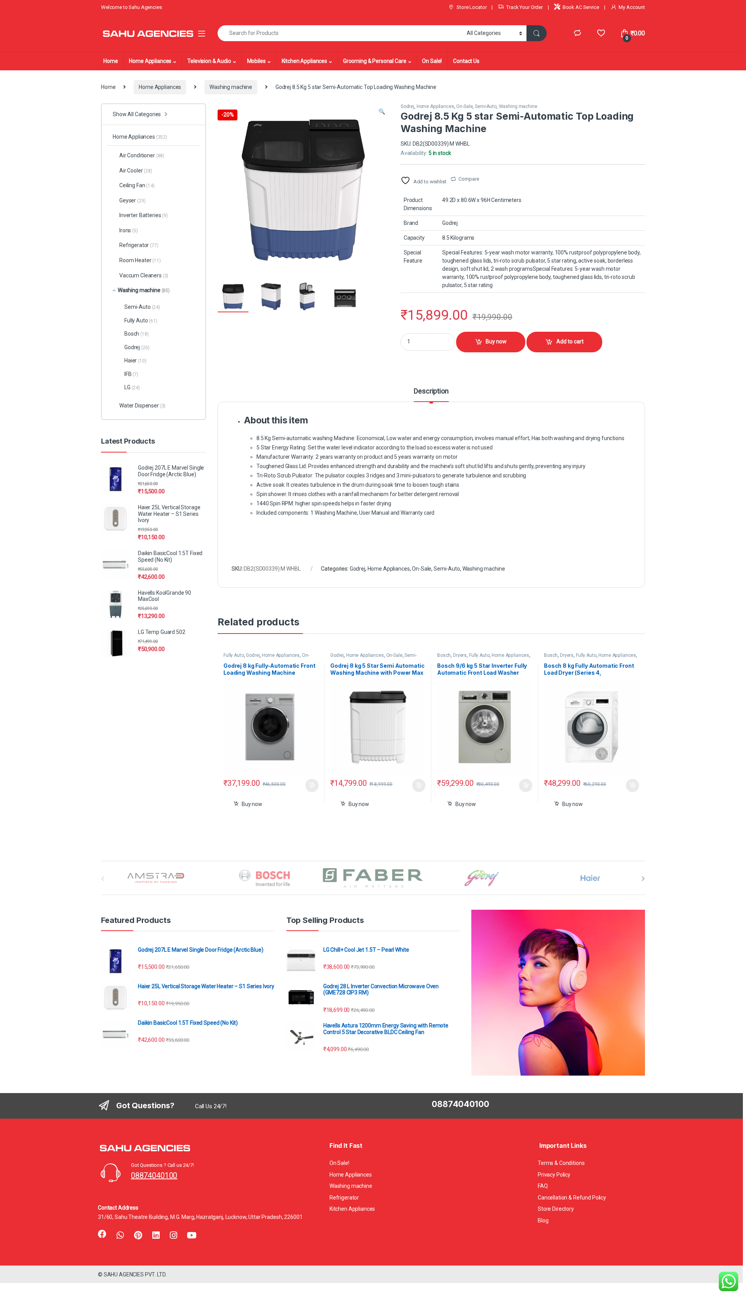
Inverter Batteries (143, 215)
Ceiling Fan (137, 185)
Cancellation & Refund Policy (572, 1197)
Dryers (460, 655)
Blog (543, 1220)
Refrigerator (139, 245)
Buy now (496, 341)
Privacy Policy (554, 1175)
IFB (131, 374)
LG (132, 387)
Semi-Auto (486, 106)
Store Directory (556, 1209)
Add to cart (570, 341)
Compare (468, 179)
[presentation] (643, 878)
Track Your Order (524, 7)
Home (110, 61)
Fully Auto (233, 655)
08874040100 (154, 1175)
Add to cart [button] (312, 785)
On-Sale (464, 106)
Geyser (132, 200)
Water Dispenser (142, 405)
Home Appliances (150, 61)
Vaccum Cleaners (143, 275)
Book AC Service (581, 7)
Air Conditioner (141, 155)
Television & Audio (209, 61)
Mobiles (256, 61)
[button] (381, 112)
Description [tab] (431, 391)
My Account (632, 7)
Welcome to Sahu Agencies (131, 7)
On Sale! (432, 61)
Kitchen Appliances (304, 61)
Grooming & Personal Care (374, 61)
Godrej (407, 106)
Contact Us (466, 61)
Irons (128, 230)
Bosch (444, 655)
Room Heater (140, 260)
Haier (135, 360)
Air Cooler (135, 170)
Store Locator (471, 7)
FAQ (543, 1186)
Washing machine (230, 87)
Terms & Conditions (561, 1163)
